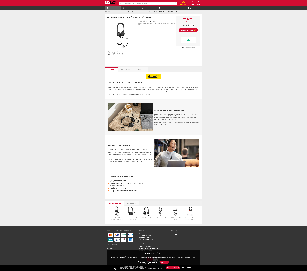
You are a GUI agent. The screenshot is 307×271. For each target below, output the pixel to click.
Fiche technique (126, 69)
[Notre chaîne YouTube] (176, 235)
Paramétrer (153, 262)
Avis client (141, 69)
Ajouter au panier (187, 30)
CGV (140, 235)
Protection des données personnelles (148, 248)
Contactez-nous (173, 267)
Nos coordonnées (111, 248)
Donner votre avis (151, 21)
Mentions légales (146, 235)
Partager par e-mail (190, 47)
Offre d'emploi (152, 239)
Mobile (124, 11)
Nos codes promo (143, 244)
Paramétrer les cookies (145, 246)
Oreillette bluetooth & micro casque (138, 11)
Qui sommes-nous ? (144, 233)
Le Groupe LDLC (143, 239)
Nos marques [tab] (131, 203)
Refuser (142, 262)
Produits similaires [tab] (114, 203)
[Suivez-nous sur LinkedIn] (172, 235)
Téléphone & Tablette (113, 11)
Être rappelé (186, 268)
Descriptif (111, 69)
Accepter (164, 262)
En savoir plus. (191, 257)
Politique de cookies (144, 237)
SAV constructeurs (143, 241)
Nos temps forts (143, 243)
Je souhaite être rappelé (113, 250)
